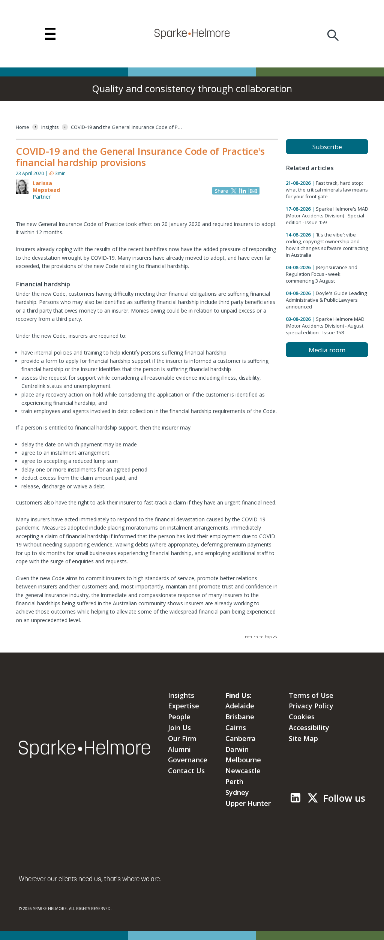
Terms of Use (311, 695)
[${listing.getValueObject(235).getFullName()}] (22, 192)
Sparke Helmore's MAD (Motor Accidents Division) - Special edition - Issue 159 (327, 215)
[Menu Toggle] (50, 34)
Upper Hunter (248, 803)
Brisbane (239, 716)
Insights (181, 695)
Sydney (237, 792)
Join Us (179, 727)
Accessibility (309, 727)
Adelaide (239, 705)
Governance (187, 759)
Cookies (302, 716)
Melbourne (243, 759)
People (179, 716)
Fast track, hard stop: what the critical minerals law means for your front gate (327, 190)
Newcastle (243, 770)
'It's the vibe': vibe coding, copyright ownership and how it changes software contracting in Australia (327, 244)
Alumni (179, 749)
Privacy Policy (311, 705)
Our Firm (182, 738)
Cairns (235, 727)
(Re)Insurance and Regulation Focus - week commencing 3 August (321, 274)
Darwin (237, 749)
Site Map (303, 738)
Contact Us (186, 770)
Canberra (240, 738)
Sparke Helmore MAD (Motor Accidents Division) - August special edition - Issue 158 (325, 326)
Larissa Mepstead (46, 186)
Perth (234, 781)
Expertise (183, 705)
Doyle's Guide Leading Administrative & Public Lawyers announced (326, 300)
